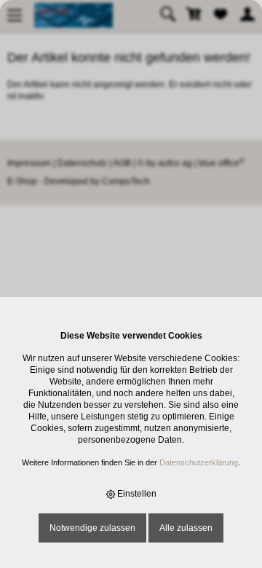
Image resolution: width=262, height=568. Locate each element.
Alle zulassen (186, 528)
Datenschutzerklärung (198, 462)
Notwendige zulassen (92, 528)
